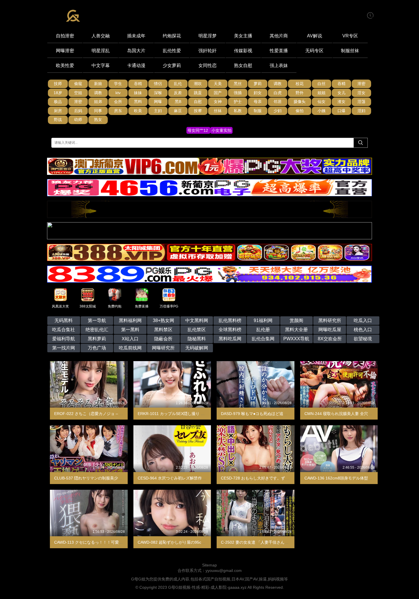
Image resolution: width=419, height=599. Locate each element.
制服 (258, 110)
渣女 (341, 101)
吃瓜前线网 (130, 347)
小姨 (322, 110)
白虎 (278, 92)
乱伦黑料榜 (230, 320)
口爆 (341, 110)
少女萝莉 (172, 65)
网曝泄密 (65, 50)
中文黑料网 (196, 320)
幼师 (78, 119)
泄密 (361, 83)
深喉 (158, 92)
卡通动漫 (136, 65)
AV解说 (314, 35)
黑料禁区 (163, 329)
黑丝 (238, 83)
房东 (118, 110)
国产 (218, 92)
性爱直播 (279, 50)
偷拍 (300, 110)
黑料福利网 (130, 320)
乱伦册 (263, 329)
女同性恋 (207, 65)
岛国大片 (136, 50)
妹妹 (138, 92)
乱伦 (178, 83)
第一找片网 (63, 347)
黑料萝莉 (97, 338)
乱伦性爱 (172, 50)
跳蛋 (198, 92)
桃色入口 (363, 329)
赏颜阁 (296, 320)
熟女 (98, 119)
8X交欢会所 (330, 338)
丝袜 (218, 110)
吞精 (138, 83)
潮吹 (198, 83)
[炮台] (209, 238)
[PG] (209, 259)
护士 (238, 101)
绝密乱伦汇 (97, 329)
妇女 (258, 92)
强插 (238, 92)
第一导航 (97, 320)
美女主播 (243, 35)
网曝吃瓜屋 (329, 329)
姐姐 (322, 92)
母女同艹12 (198, 130)
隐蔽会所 (163, 338)
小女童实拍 (221, 130)
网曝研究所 (163, 347)
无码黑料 (63, 320)
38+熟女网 (163, 320)
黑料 (138, 101)
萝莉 (258, 83)
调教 (278, 83)
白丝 (322, 83)
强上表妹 (279, 65)
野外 (300, 92)
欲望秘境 (363, 338)
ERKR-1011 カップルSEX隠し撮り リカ (173, 413)
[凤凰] (209, 216)
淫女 (361, 92)
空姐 (78, 92)
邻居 (278, 101)
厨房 (58, 110)
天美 (218, 83)
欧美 (138, 110)
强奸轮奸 (207, 50)
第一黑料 (130, 329)
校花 (300, 83)
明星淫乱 (100, 50)
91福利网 (263, 320)
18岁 (58, 92)
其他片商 (279, 35)
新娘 (98, 83)
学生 (118, 83)
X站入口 (130, 338)
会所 (118, 101)
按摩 (198, 110)
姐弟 (98, 101)
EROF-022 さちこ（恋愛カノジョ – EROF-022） (98, 413)
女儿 (341, 92)
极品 (58, 101)
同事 (98, 110)
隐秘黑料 (197, 338)
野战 (58, 119)
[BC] (209, 173)
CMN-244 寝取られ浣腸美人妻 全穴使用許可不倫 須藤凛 (354, 413)
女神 (218, 101)
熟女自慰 (243, 65)
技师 (58, 83)
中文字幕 (100, 65)
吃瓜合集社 (63, 329)
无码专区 (314, 50)
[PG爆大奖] (209, 195)
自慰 (198, 101)
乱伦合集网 (263, 338)
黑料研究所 (329, 320)
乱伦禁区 (197, 329)
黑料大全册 (296, 329)
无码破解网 (196, 347)
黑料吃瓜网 (230, 338)
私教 (238, 110)
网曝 (158, 101)
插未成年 (136, 35)
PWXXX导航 (296, 338)
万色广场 (97, 347)
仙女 (322, 101)
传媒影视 (243, 50)
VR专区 (350, 35)
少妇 (278, 110)
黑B (178, 101)
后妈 (78, 110)
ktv (118, 92)
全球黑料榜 (230, 329)
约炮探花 (172, 35)
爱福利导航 (63, 338)
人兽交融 (100, 35)
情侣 (158, 83)
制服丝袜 (350, 50)
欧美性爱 (65, 65)
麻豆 (178, 110)
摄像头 (300, 101)
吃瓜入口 (363, 320)
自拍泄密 (65, 35)
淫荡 (361, 101)
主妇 (158, 110)
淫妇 (361, 110)
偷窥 (78, 83)
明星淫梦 (207, 35)
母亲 (258, 101)
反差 (178, 92)
